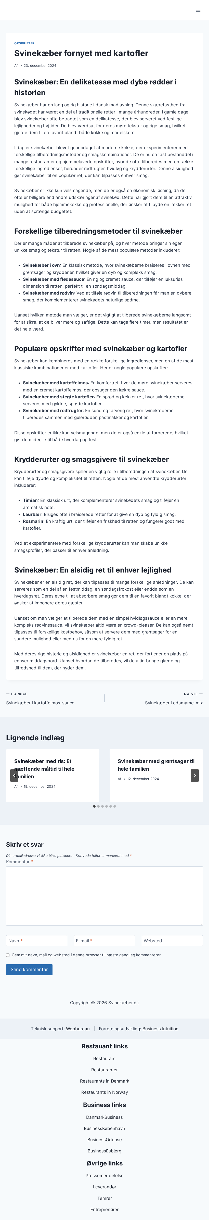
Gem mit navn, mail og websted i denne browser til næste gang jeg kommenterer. (87, 954)
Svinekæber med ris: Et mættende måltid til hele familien (44, 769)
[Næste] (195, 775)
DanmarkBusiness (104, 1117)
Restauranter (104, 1069)
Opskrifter (24, 43)
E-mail (84, 940)
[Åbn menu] (198, 10)
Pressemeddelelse (105, 1175)
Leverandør (104, 1186)
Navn (15, 940)
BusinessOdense (104, 1139)
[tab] (94, 806)
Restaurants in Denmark (104, 1081)
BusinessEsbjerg (104, 1150)
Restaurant (104, 1058)
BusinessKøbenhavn (104, 1128)
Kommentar (19, 861)
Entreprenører (104, 1209)
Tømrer (104, 1198)
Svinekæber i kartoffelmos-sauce (40, 698)
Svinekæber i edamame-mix (174, 698)
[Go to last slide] (14, 775)
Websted (153, 940)
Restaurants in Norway (104, 1092)
